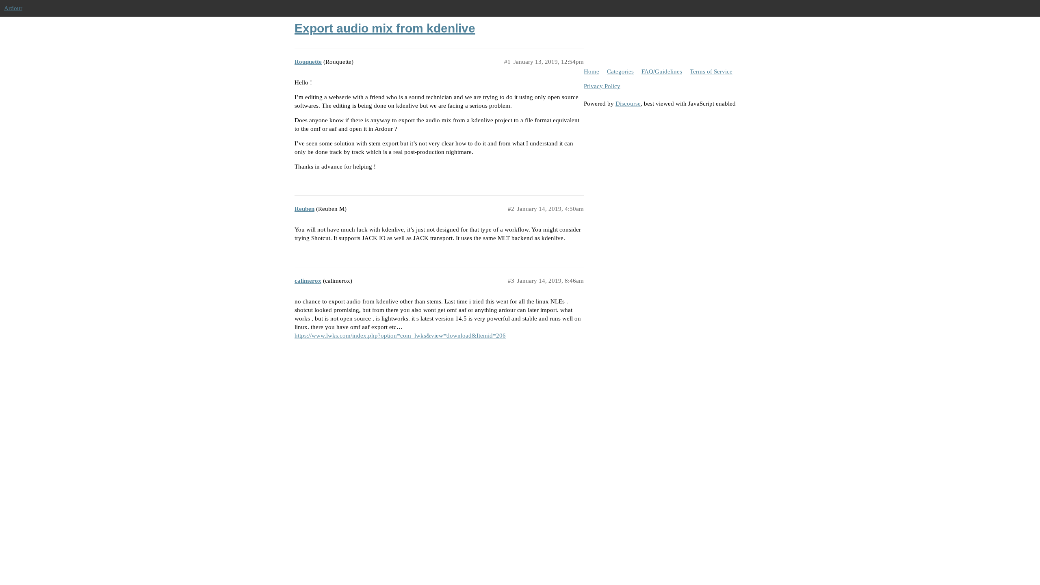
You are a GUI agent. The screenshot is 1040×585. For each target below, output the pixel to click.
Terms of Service (711, 71)
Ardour (13, 8)
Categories (620, 71)
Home (591, 71)
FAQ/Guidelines (661, 71)
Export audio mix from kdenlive (385, 28)
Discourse (628, 103)
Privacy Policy (602, 86)
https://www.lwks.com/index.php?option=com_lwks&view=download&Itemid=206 (400, 335)
